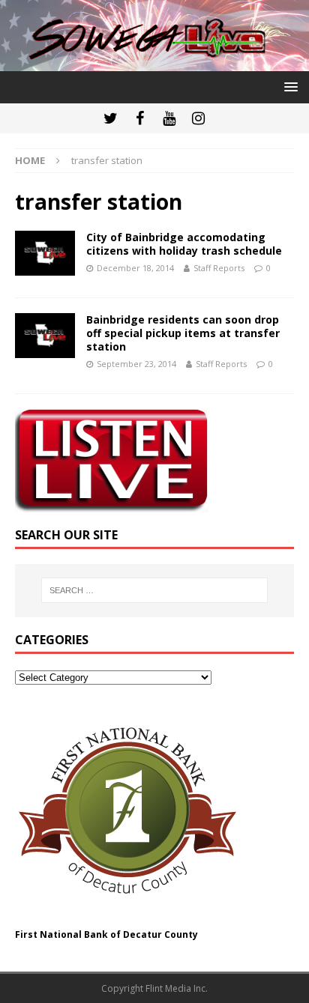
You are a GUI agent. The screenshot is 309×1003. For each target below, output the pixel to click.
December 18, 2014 (135, 267)
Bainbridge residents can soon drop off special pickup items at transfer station (183, 333)
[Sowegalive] (154, 62)
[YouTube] (169, 118)
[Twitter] (111, 118)
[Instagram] (198, 118)
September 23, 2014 (136, 363)
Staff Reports (219, 267)
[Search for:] (154, 590)
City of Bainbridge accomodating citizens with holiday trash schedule (184, 244)
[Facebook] (140, 118)
